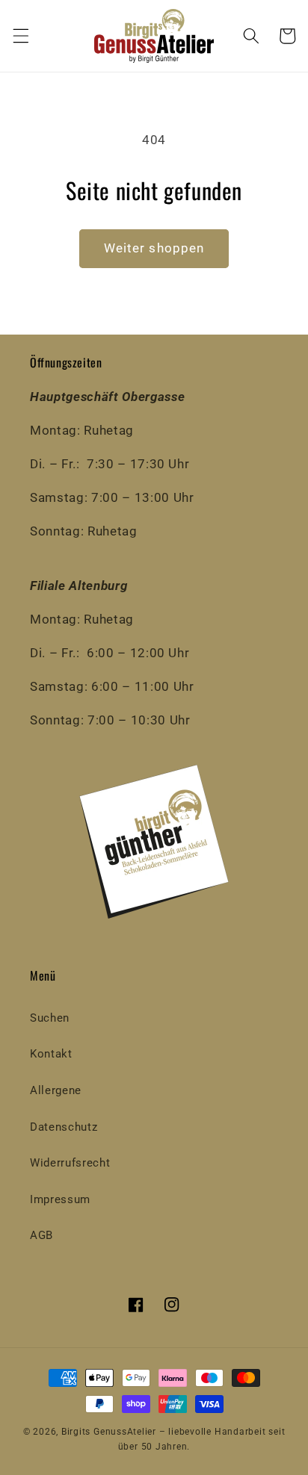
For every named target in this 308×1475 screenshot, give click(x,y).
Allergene (55, 1090)
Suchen (50, 1018)
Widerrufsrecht (70, 1163)
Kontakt (51, 1054)
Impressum (60, 1199)
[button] (20, 36)
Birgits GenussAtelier (108, 1431)
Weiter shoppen (154, 248)
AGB (41, 1235)
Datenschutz (63, 1127)
